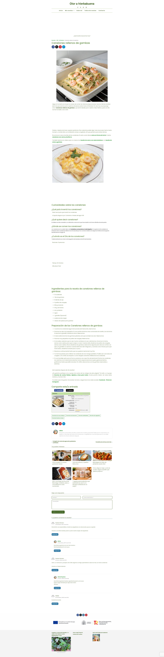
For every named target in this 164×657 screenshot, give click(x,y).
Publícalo (70, 390)
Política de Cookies (77, 634)
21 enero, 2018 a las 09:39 (63, 578)
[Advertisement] (82, 25)
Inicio (61, 10)
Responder (55, 534)
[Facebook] (77, 7)
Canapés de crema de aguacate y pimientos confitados (64, 442)
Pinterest (109, 380)
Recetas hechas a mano (58, 418)
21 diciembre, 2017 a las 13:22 (61, 524)
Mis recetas (69, 10)
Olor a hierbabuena (82, 3)
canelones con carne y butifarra (62, 137)
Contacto (102, 10)
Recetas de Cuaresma (71, 415)
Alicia (61, 430)
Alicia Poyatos (61, 577)
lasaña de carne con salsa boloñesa (92, 140)
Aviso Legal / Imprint (78, 632)
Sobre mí (79, 10)
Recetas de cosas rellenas (58, 415)
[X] (80, 7)
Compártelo (60, 390)
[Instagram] (83, 7)
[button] (82, 210)
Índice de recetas (90, 10)
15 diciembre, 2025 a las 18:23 (62, 597)
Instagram (55, 382)
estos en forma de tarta (98, 135)
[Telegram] (63, 46)
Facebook (102, 380)
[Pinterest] (86, 7)
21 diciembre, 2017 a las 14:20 (64, 542)
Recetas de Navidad (83, 415)
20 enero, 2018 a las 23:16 (60, 560)
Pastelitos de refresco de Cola (103, 442)
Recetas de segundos (95, 415)
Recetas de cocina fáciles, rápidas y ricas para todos (71, 375)
